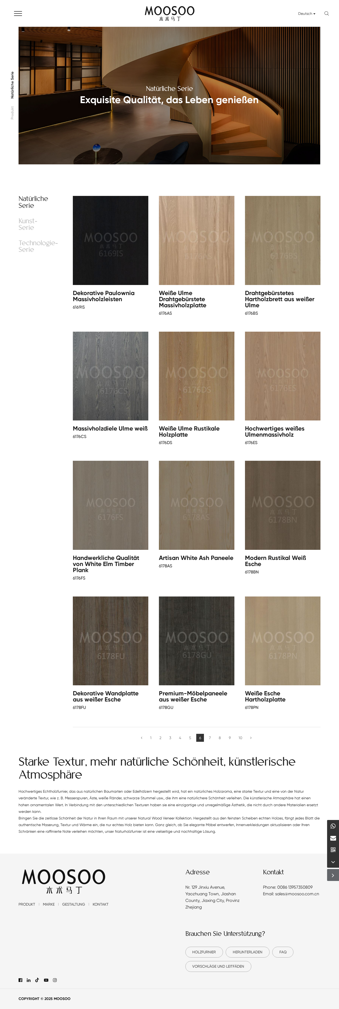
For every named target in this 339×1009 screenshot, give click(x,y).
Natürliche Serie (12, 85)
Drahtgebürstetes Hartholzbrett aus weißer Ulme (279, 299)
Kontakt (101, 904)
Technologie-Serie (38, 247)
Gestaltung (73, 904)
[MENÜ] (18, 13)
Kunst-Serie (28, 225)
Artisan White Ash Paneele (196, 557)
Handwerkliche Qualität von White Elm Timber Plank (106, 564)
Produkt (12, 113)
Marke (49, 904)
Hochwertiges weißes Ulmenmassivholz (275, 431)
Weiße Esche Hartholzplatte (265, 696)
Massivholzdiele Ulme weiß (110, 428)
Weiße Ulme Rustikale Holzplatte (189, 431)
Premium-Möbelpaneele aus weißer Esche (193, 696)
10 (240, 738)
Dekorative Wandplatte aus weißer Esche (106, 696)
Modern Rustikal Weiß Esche (275, 561)
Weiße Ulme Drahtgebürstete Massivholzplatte (182, 299)
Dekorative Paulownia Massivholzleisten (104, 296)
